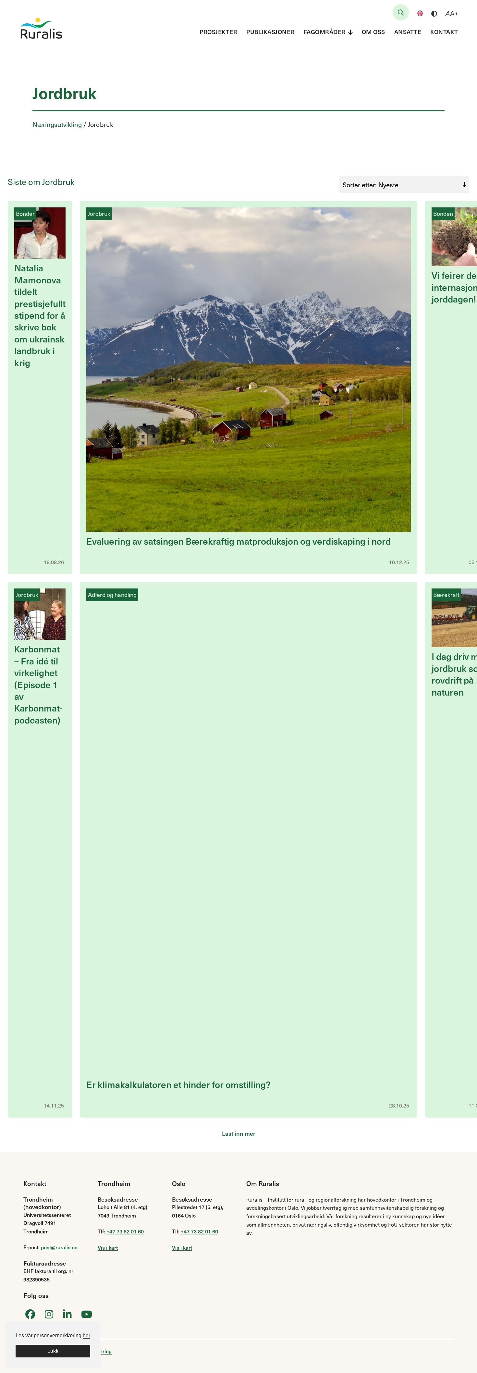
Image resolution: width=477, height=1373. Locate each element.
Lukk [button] (52, 1351)
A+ (452, 13)
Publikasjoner (270, 32)
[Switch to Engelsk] (420, 13)
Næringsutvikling (57, 124)
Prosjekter (218, 32)
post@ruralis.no (59, 1247)
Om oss (373, 32)
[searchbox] (401, 12)
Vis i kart (108, 1247)
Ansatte (408, 32)
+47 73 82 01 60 (125, 1231)
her (86, 1335)
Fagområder (325, 32)
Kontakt (444, 32)
